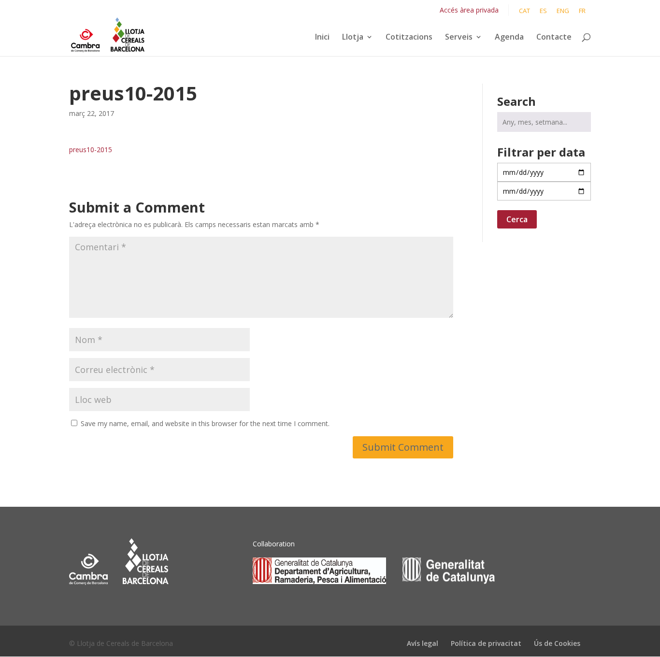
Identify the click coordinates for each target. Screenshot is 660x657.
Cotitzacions (409, 37)
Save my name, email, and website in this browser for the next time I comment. (205, 423)
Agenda (509, 37)
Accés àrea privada (469, 9)
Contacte (554, 37)
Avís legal (422, 643)
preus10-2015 (90, 149)
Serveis (459, 37)
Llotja (352, 37)
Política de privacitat (486, 643)
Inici (322, 37)
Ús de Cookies (557, 643)
